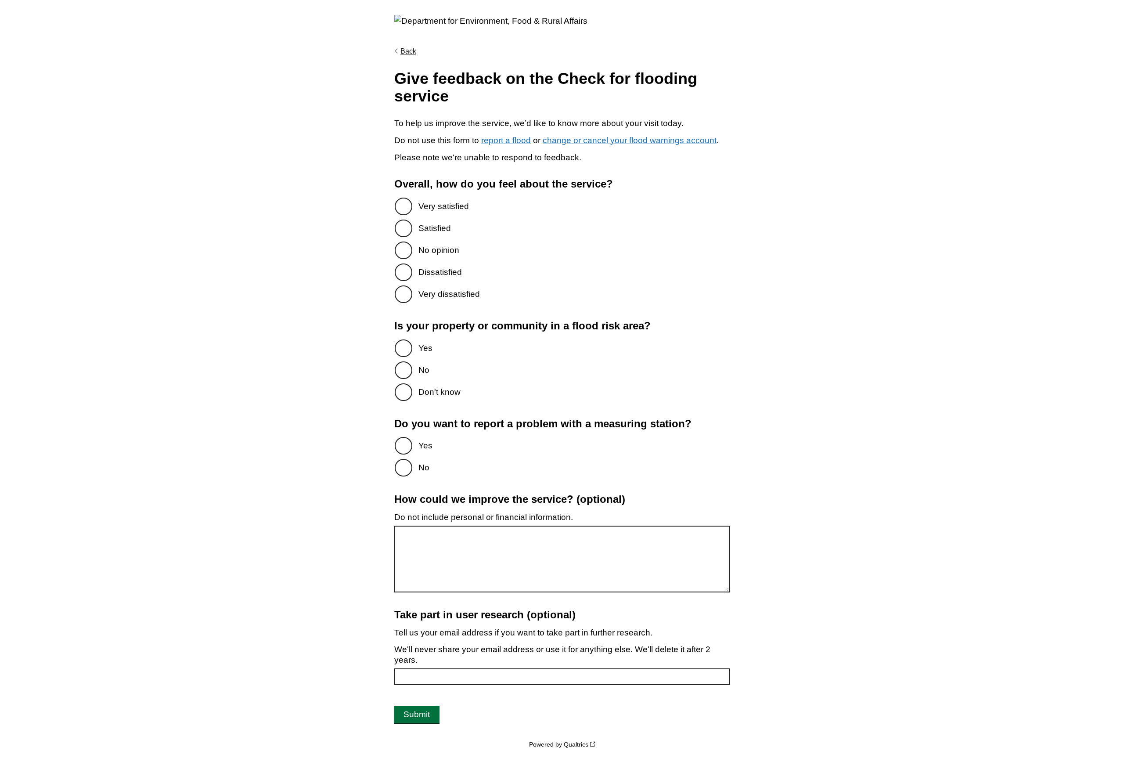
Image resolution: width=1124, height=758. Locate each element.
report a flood (506, 140)
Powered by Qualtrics (558, 744)
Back (408, 51)
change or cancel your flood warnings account (630, 140)
